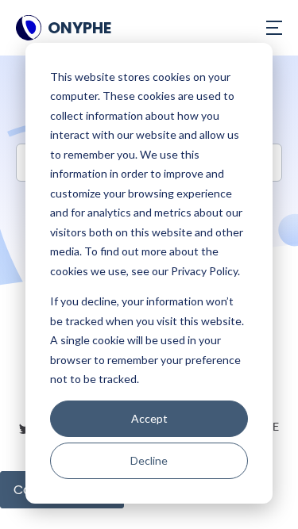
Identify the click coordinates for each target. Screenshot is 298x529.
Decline (149, 460)
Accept (149, 418)
